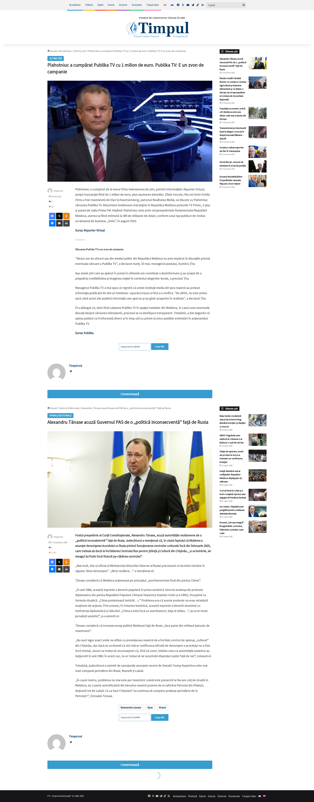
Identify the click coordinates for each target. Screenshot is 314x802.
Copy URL (159, 346)
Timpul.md (58, 191)
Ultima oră (79, 51)
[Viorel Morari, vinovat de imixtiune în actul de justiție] (258, 166)
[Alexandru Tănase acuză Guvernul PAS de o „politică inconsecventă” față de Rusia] (258, 63)
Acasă (53, 51)
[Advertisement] (243, 246)
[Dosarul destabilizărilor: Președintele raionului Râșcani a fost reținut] (258, 181)
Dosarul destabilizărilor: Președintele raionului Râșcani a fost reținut (231, 180)
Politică (89, 4)
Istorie (111, 4)
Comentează (130, 394)
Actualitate (75, 4)
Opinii (100, 4)
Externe (123, 4)
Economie (137, 4)
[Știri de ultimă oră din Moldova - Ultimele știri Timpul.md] (157, 27)
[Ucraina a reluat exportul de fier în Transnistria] (258, 152)
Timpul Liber (152, 4)
